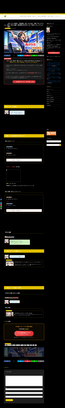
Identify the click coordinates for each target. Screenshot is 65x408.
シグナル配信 (18, 345)
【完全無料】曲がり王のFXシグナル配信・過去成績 (23, 313)
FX (5, 345)
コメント (7, 375)
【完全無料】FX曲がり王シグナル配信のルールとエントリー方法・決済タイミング (28, 263)
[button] (7, 55)
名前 (6, 387)
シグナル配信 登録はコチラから (24, 333)
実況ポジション (50, 95)
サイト (6, 395)
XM (48, 91)
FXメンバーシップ (50, 89)
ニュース (49, 93)
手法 (25, 345)
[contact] (59, 13)
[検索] (60, 13)
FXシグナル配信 (9, 345)
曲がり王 (28, 345)
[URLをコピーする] (41, 55)
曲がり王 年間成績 (50, 97)
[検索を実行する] (60, 145)
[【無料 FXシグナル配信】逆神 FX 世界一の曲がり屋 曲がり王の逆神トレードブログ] (5, 16)
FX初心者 (14, 345)
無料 (33, 345)
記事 (48, 103)
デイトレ (22, 345)
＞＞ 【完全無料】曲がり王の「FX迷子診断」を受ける (24, 81)
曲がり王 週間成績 (50, 101)
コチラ (21, 160)
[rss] (58, 13)
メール (6, 391)
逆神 (35, 345)
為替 (31, 345)
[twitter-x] (55, 13)
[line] (56, 13)
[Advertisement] (32, 6)
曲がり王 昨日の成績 (7, 28)
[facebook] (54, 13)
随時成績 (49, 105)
